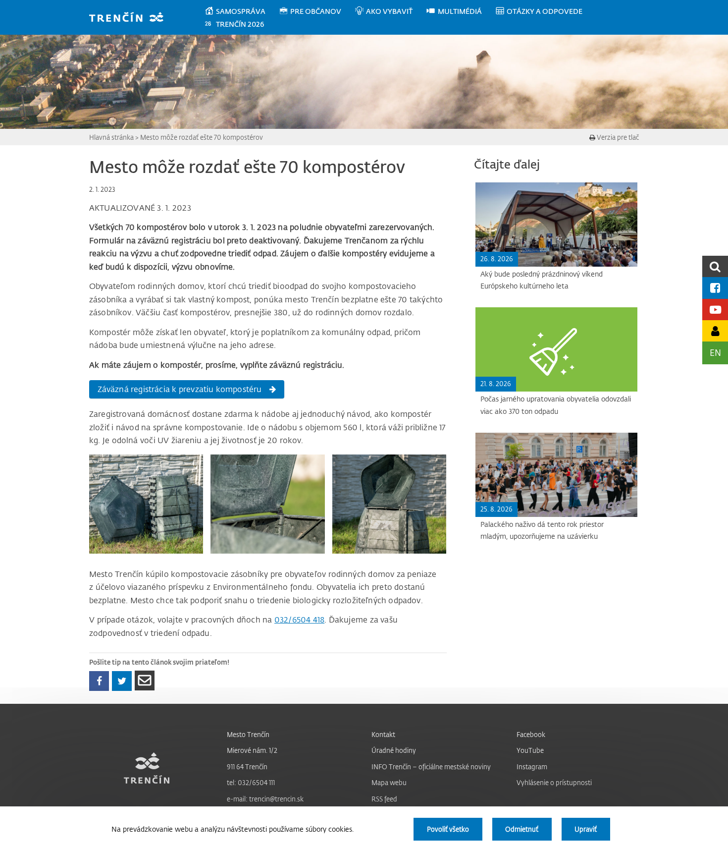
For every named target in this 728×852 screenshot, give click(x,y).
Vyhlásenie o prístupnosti (554, 782)
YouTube (530, 750)
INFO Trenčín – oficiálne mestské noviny (431, 766)
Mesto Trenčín (248, 734)
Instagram (532, 766)
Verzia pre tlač (617, 137)
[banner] (131, 18)
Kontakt (383, 734)
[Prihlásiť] (715, 330)
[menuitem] (241, 11)
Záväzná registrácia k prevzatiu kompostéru (180, 389)
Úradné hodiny (393, 750)
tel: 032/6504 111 (251, 782)
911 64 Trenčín (247, 766)
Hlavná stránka (111, 137)
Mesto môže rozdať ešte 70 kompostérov (201, 137)
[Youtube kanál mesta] (715, 309)
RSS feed (384, 799)
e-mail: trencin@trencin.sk (265, 799)
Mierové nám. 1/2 (252, 750)
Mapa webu (389, 782)
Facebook (531, 734)
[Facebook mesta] (715, 287)
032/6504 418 (299, 620)
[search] (715, 266)
